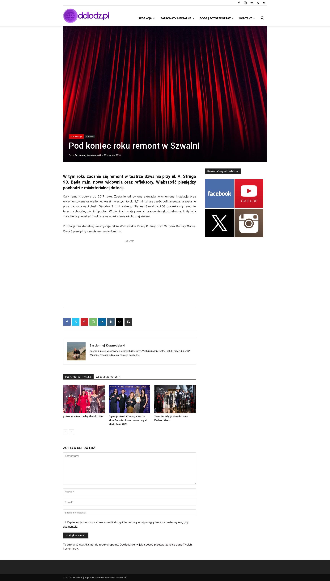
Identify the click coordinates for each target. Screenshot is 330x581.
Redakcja (145, 18)
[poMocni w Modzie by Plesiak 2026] (84, 399)
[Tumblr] (111, 322)
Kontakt (245, 18)
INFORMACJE (76, 136)
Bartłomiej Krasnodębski (88, 155)
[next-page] (71, 431)
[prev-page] (65, 431)
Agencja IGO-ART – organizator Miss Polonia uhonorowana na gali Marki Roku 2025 (128, 420)
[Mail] (251, 2)
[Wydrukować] (128, 322)
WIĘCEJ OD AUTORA (108, 376)
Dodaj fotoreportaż (215, 18)
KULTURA (90, 136)
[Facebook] (239, 2)
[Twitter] (258, 2)
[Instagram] (245, 2)
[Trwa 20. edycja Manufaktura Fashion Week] (175, 399)
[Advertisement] (129, 271)
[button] (262, 18)
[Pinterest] (84, 322)
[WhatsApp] (93, 322)
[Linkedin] (102, 322)
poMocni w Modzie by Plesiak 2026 (83, 416)
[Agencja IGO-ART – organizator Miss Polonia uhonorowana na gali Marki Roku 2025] (129, 399)
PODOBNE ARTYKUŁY (78, 376)
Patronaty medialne (175, 18)
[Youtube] (264, 2)
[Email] (119, 322)
